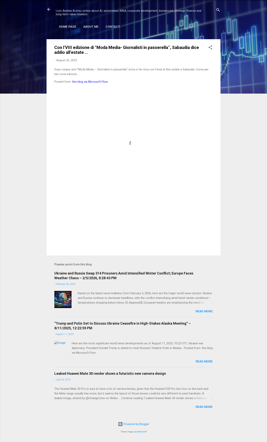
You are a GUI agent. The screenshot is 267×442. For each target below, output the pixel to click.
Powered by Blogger (136, 424)
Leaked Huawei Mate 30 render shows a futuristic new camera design (110, 373)
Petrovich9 (142, 431)
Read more (204, 311)
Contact (113, 26)
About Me (91, 26)
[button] (210, 48)
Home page (67, 26)
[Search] (218, 11)
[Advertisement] (133, 219)
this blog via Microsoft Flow (90, 81)
